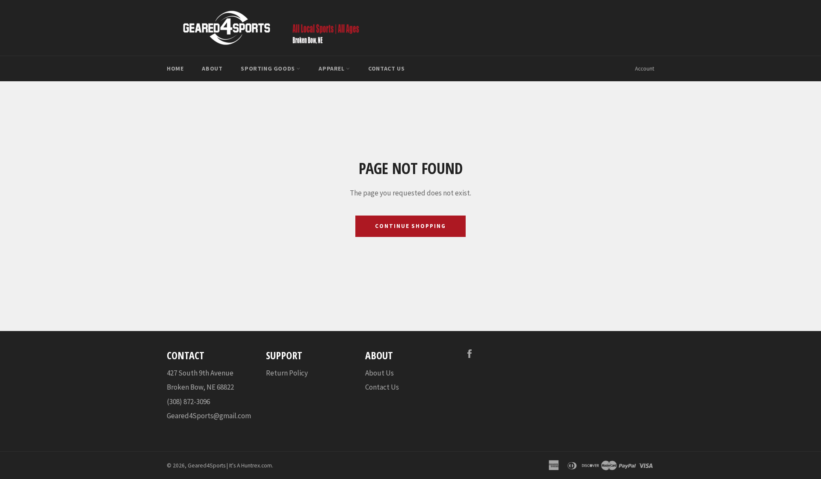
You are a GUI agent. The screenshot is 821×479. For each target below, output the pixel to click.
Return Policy (287, 373)
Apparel (332, 68)
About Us (379, 373)
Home (175, 68)
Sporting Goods (268, 68)
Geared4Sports (206, 465)
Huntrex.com (256, 465)
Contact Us (386, 68)
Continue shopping (410, 226)
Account (644, 68)
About (212, 68)
